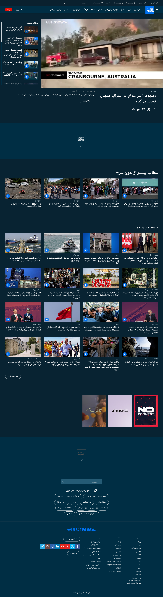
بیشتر (98, 538)
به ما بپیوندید (116, 555)
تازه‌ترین (137, 9)
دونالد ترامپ (87, 502)
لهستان (102, 508)
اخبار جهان (76, 255)
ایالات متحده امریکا (151, 290)
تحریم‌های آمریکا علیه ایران (87, 513)
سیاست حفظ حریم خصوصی (91, 555)
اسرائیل (69, 513)
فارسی (153, 3)
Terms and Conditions (92, 548)
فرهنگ (85, 9)
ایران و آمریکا (61, 502)
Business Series (34, 359)
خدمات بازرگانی (95, 545)
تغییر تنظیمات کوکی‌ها (93, 568)
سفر (100, 9)
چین (78, 324)
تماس (98, 558)
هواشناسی (117, 548)
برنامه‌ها (138, 571)
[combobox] (76, 3)
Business (154, 255)
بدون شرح (154, 201)
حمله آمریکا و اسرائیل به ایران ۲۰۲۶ (68, 496)
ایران (117, 255)
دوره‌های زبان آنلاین (115, 571)
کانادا (117, 290)
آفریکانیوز (118, 568)
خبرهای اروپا (37, 290)
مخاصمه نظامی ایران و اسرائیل (96, 496)
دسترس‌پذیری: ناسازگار (93, 564)
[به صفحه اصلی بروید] (149, 10)
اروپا (129, 9)
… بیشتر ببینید (87, 101)
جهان (123, 9)
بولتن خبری (117, 545)
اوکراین (80, 508)
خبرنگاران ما (137, 574)
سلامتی (67, 9)
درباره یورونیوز (95, 541)
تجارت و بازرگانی (111, 9)
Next (93, 9)
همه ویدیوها (14, 376)
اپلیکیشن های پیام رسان (113, 561)
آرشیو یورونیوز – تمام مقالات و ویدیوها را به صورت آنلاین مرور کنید (134, 580)
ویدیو (59, 9)
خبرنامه (74, 553)
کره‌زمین (76, 9)
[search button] (64, 3)
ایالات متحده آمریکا (64, 508)
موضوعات (138, 538)
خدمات (118, 538)
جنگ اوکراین (102, 502)
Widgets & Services (113, 564)
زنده (8, 9)
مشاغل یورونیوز (95, 561)
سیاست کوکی (96, 551)
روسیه (91, 508)
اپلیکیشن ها (117, 558)
